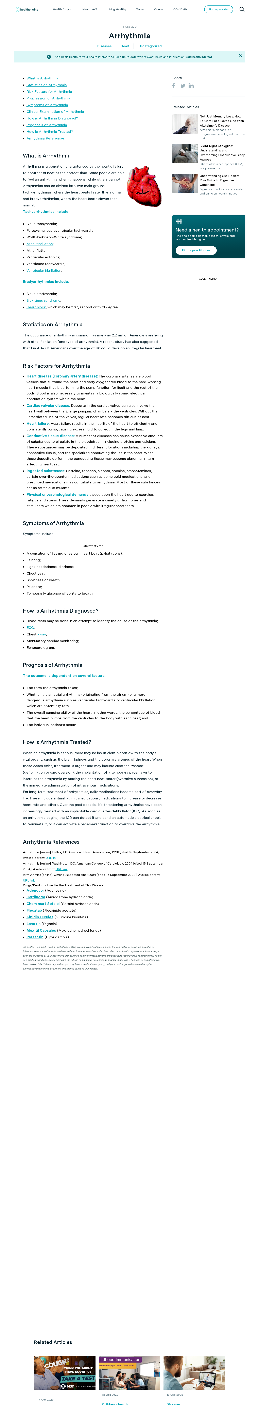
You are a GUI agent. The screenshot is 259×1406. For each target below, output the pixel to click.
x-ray (41, 634)
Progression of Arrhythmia (48, 98)
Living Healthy (116, 9)
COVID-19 (180, 9)
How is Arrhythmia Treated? (50, 131)
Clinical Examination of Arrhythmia (55, 111)
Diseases (104, 46)
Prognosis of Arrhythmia (47, 125)
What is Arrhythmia (42, 78)
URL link (51, 858)
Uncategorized (150, 46)
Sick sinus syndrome (43, 300)
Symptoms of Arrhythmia (47, 105)
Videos (158, 9)
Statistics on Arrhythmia (47, 85)
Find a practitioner (196, 250)
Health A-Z (89, 9)
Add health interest (199, 56)
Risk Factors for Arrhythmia (49, 91)
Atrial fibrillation (40, 244)
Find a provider (219, 9)
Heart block (36, 307)
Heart (125, 46)
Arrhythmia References (46, 138)
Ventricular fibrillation (44, 270)
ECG (30, 627)
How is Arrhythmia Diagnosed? (52, 118)
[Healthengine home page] (26, 9)
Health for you (62, 9)
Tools (140, 9)
